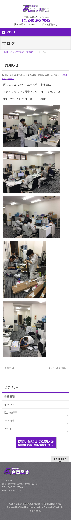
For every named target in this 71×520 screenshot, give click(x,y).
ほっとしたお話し (58, 367)
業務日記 (9, 396)
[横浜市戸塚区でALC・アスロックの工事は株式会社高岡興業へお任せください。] (35, 9)
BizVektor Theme (42, 507)
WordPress (25, 507)
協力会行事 (10, 412)
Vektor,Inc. (59, 507)
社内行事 (9, 420)
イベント (9, 404)
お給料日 (8, 367)
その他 (10, 78)
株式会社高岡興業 (31, 504)
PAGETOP (60, 459)
